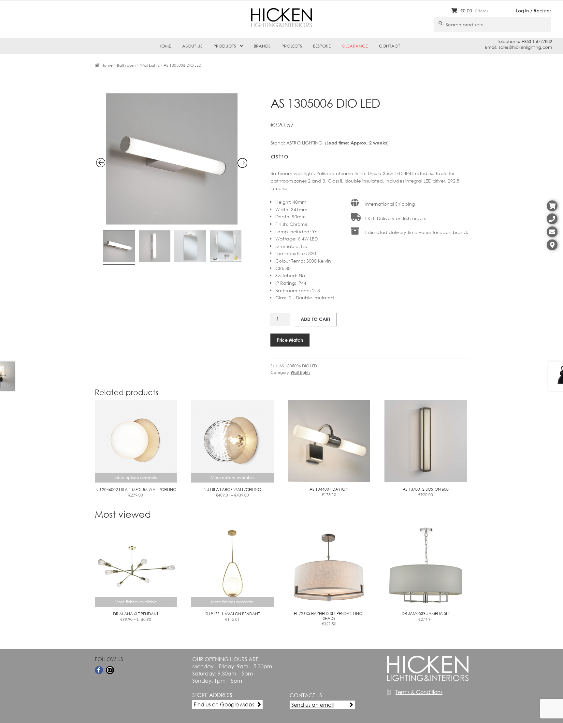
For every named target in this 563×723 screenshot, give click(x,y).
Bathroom (126, 65)
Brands (262, 46)
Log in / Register (533, 10)
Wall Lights (149, 65)
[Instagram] (110, 670)
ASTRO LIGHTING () (337, 143)
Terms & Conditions (419, 692)
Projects (292, 46)
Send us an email (312, 704)
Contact (389, 46)
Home (164, 46)
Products (224, 46)
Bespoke (322, 46)
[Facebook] (99, 670)
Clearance (355, 46)
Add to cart (315, 319)
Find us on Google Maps (224, 704)
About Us (192, 46)
